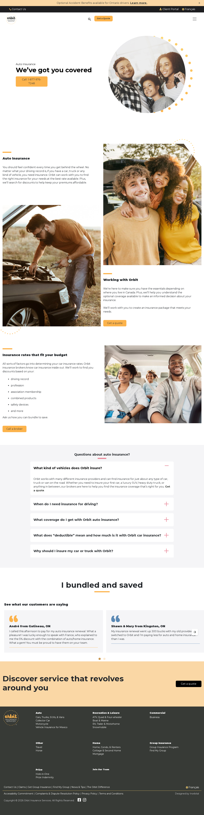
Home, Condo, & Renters (106, 747)
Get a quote (115, 323)
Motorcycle (42, 723)
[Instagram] (84, 800)
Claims (22, 787)
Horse (39, 750)
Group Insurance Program (164, 747)
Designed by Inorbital (187, 793)
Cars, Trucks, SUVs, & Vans (50, 717)
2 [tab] (104, 659)
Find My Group (158, 750)
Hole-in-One (42, 774)
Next (191, 630)
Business (155, 717)
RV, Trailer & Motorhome (106, 723)
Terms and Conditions (111, 793)
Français (190, 9)
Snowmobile (99, 727)
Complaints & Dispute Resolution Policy (57, 793)
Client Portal (171, 9)
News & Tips (78, 787)
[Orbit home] (11, 19)
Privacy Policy (89, 793)
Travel (39, 747)
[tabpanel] (53, 631)
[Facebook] (79, 800)
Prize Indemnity (45, 777)
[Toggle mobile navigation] (194, 19)
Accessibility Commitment (19, 793)
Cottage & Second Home (107, 750)
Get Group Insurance (39, 787)
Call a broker (14, 428)
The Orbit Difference (98, 787)
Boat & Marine (101, 720)
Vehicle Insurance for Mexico (51, 727)
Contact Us (19, 9)
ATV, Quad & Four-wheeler (107, 717)
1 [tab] (99, 659)
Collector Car (43, 720)
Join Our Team (101, 769)
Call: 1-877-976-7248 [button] (31, 81)
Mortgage (98, 753)
